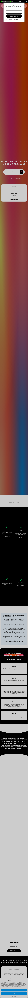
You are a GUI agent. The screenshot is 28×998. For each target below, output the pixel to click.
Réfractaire (14, 993)
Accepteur (14, 990)
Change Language (14, 16)
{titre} (12, 996)
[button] (26, 979)
